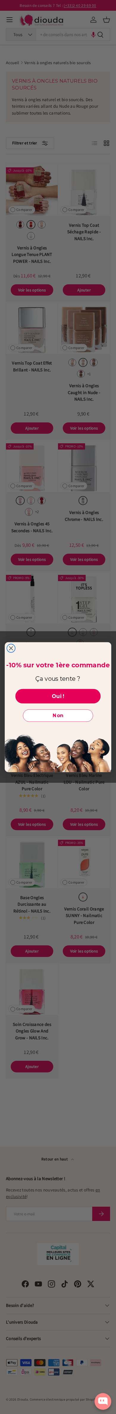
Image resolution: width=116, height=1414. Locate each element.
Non (58, 715)
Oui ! (58, 696)
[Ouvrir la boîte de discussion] (103, 1401)
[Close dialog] (11, 648)
